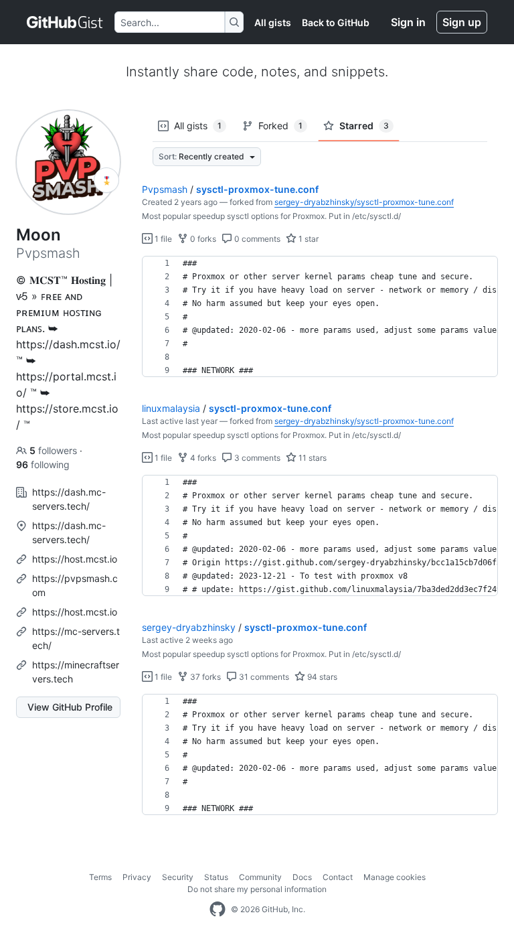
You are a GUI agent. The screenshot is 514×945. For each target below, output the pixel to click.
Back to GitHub (335, 22)
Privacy (136, 877)
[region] (320, 317)
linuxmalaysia (171, 408)
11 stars (311, 458)
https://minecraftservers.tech (75, 671)
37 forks (204, 677)
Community (260, 877)
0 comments (256, 239)
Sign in (408, 22)
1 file (162, 239)
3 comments (256, 458)
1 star (307, 239)
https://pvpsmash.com (75, 585)
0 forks (202, 239)
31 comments (263, 677)
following (43, 464)
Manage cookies (394, 877)
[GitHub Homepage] (217, 909)
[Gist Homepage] (65, 22)
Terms (100, 877)
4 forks (202, 458)
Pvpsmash (164, 189)
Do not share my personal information (257, 889)
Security (177, 877)
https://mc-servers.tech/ (76, 638)
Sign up (461, 22)
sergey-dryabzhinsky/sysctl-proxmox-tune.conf (364, 202)
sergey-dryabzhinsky (189, 627)
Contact (338, 877)
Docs (302, 877)
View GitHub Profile (69, 707)
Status (216, 877)
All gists (272, 22)
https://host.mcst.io (74, 559)
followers (54, 450)
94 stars (321, 677)
